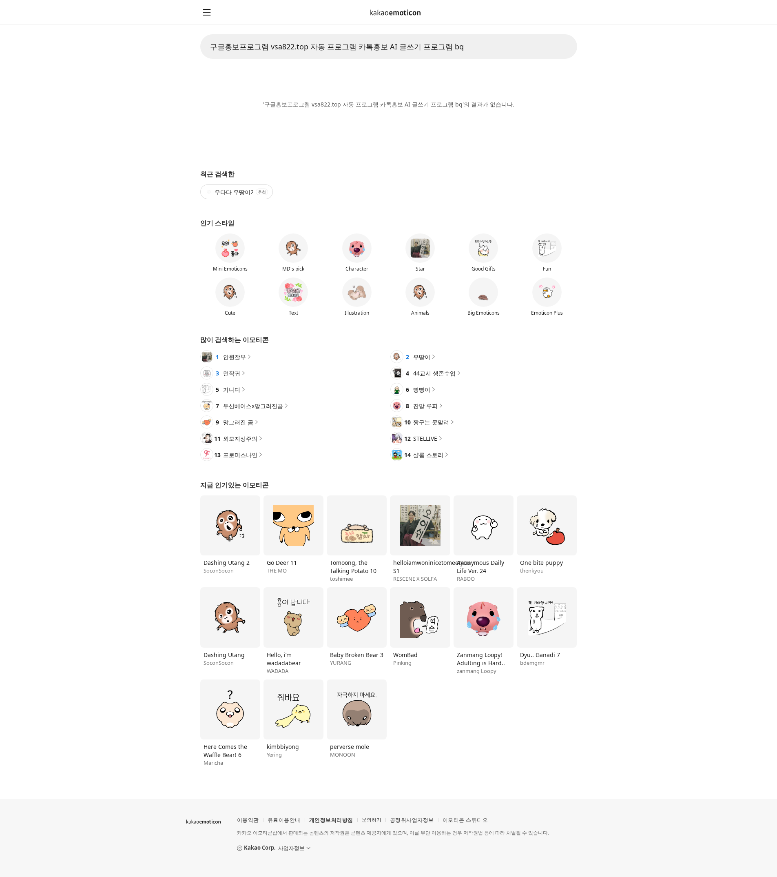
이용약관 (248, 820)
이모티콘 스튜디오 (465, 820)
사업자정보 (291, 848)
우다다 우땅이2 (240, 192)
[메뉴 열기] (206, 12)
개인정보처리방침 (331, 820)
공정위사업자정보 (412, 820)
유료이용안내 (284, 820)
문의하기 (371, 819)
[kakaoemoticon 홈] (395, 12)
